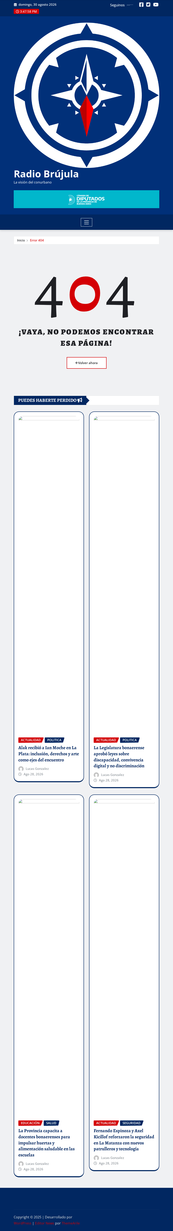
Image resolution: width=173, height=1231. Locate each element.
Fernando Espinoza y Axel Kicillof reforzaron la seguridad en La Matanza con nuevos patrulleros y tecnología (124, 1140)
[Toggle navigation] (86, 222)
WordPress (22, 1223)
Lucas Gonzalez (37, 768)
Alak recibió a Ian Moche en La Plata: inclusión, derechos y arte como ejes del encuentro (48, 754)
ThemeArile (71, 1223)
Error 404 (37, 240)
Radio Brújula (46, 173)
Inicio (21, 240)
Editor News (44, 1223)
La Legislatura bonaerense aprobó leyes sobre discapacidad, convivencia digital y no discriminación (119, 757)
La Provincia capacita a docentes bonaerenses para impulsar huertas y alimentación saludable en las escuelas (46, 1143)
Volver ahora (88, 363)
